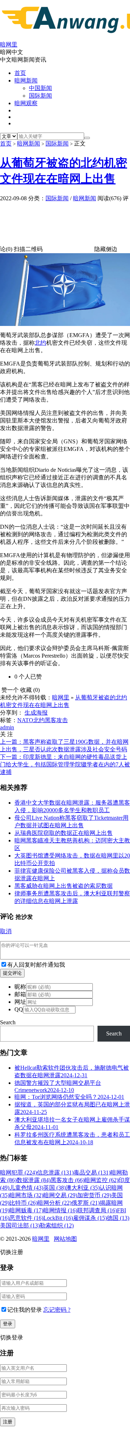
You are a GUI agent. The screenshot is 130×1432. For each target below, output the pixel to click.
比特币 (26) (23, 1203)
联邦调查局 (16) (97, 1210)
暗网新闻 (26, 80)
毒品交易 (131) (92, 1172)
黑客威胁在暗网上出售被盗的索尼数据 (63, 886)
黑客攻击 (56, 720)
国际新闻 (40, 96)
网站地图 (65, 1239)
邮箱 (20, 994)
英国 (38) (54, 1188)
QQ (18, 1009)
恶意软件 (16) (26, 1218)
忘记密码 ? (56, 1310)
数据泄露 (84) (34, 1180)
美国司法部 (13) (20, 1225)
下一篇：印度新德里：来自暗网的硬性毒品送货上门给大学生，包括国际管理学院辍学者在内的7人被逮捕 (65, 764)
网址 (20, 1002)
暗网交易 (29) (60, 1195)
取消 (6, 931)
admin (7, 727)
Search (8, 1022)
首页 (20, 73)
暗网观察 (26, 103)
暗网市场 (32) (26, 1195)
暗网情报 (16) (60, 1210)
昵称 (20, 987)
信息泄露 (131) (55, 1172)
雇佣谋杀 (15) (90, 1218)
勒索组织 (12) (57, 1225)
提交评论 (12, 973)
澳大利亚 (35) (83, 1188)
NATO (25, 720)
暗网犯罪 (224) (18, 1172)
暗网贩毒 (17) (26, 1210)
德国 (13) (118, 1218)
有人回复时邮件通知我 (36, 965)
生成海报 (36, 713)
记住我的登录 (24, 1310)
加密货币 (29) (94, 1195)
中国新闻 (40, 88)
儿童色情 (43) (26, 1188)
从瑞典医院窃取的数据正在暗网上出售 (63, 833)
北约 (40, 343)
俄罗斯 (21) (86, 1203)
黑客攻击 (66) (67, 1180)
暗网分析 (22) (55, 1203)
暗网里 (60, 697)
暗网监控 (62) (101, 1180)
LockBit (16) (58, 1218)
